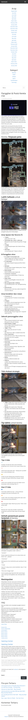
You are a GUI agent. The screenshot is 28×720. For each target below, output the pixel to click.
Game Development (21, 661)
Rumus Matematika (5, 628)
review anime (4, 638)
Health (14, 74)
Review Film (4, 627)
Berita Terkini (4, 631)
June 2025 (14, 36)
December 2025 (14, 26)
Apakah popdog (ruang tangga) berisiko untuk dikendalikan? (11, 612)
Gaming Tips (15, 664)
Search (3, 675)
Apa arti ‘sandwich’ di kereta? (7, 616)
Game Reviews (4, 662)
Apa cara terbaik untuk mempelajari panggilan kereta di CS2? (13, 605)
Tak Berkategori (14, 80)
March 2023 (14, 61)
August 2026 (14, 11)
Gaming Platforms (9, 664)
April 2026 (14, 19)
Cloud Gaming (19, 660)
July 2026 (14, 13)
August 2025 (14, 32)
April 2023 (14, 59)
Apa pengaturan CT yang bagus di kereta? (10, 620)
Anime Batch (4, 630)
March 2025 (14, 42)
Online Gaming (15, 665)
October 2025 (14, 30)
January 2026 (14, 24)
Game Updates (17, 662)
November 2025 (14, 28)
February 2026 (14, 22)
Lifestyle (14, 76)
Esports (6, 661)
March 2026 (14, 21)
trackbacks (16, 669)
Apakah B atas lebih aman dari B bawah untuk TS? (12, 622)
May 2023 (14, 57)
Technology (14, 82)
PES (19, 665)
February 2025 (14, 44)
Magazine (6, 716)
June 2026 (14, 15)
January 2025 (14, 46)
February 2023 (14, 63)
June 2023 (14, 56)
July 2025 (14, 34)
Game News (4, 624)
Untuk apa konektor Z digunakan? (8, 614)
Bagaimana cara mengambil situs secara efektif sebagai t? (14, 609)
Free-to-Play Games (13, 661)
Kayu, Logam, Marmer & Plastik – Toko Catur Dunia (12, 698)
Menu (4, 88)
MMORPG (20, 664)
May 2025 (14, 38)
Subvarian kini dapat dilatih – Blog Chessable (11, 689)
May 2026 (14, 17)
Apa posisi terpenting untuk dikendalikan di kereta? (12, 608)
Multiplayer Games (8, 665)
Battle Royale (13, 660)
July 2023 (14, 54)
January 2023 (14, 65)
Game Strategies (10, 662)
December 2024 (14, 48)
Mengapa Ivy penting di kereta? (8, 617)
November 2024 (14, 50)
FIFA (9, 661)
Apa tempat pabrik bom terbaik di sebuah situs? (11, 619)
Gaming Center (7, 641)
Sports (14, 78)
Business (14, 72)
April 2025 (14, 40)
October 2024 (14, 52)
